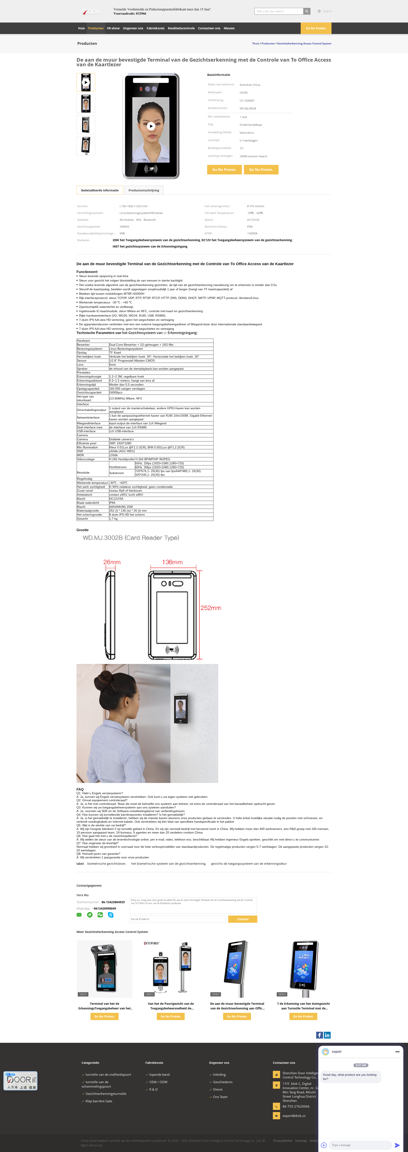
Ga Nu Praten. (316, 28)
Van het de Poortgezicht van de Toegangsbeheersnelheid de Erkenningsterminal (171, 1008)
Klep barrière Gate (99, 1101)
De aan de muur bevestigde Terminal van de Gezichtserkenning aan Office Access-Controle (237, 1008)
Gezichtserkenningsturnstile (106, 1093)
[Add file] (324, 1145)
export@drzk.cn (294, 1116)
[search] (306, 11)
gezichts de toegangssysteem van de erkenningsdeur (249, 864)
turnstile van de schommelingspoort (96, 1084)
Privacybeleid (282, 1141)
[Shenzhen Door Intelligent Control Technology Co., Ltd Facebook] (319, 1035)
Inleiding (219, 1074)
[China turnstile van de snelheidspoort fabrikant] (92, 11)
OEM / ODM (158, 1082)
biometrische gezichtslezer (106, 864)
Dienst (217, 1089)
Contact (243, 919)
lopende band (159, 1074)
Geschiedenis (222, 1082)
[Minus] (397, 1051)
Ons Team (220, 1097)
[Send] (397, 1145)
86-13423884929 (113, 902)
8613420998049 (105, 908)
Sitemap (301, 1141)
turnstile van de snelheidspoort (108, 1074)
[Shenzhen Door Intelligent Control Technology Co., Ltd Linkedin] (327, 1035)
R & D (153, 1089)
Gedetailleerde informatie (100, 190)
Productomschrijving (144, 190)
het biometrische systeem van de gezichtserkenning (168, 864)
